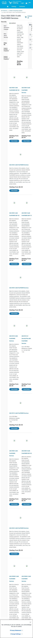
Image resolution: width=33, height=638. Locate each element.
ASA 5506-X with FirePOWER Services (26, 90)
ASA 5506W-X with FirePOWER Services (14, 579)
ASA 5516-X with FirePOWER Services (13, 339)
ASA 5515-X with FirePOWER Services (19, 413)
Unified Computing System (15, 10)
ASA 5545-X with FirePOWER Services (19, 164)
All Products (4, 10)
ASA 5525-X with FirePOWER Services (19, 528)
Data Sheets (30, 40)
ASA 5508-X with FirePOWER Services (13, 453)
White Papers (30, 48)
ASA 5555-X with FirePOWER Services (19, 287)
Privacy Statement (15, 630)
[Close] (30, 622)
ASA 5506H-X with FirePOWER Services (26, 579)
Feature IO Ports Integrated (5, 50)
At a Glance (30, 35)
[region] (16, 629)
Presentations (30, 44)
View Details (14, 141)
